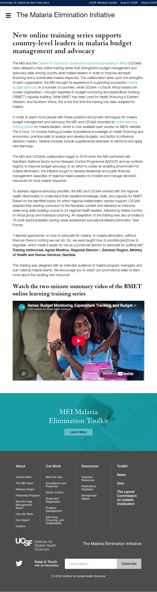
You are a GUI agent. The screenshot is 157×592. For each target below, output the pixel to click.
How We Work (24, 514)
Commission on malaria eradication (127, 498)
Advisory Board (25, 489)
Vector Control (54, 492)
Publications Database (88, 488)
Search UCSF (129, 3)
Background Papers (88, 497)
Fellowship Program (28, 495)
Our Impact (22, 520)
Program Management (54, 510)
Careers (20, 526)
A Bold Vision (24, 477)
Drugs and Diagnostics (53, 500)
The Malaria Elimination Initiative (65, 15)
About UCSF (149, 3)
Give (120, 483)
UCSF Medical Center (103, 3)
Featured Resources (88, 479)
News (121, 475)
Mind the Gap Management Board (24, 505)
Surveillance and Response (56, 485)
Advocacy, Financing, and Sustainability (55, 520)
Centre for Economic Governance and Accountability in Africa (83, 63)
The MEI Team (24, 483)
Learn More (78, 432)
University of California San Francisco (24, 3)
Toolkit (122, 466)
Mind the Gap (54, 477)
